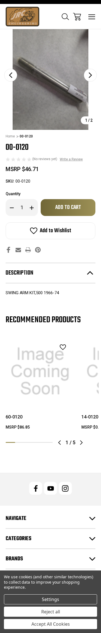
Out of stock (40, 398)
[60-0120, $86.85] (40, 371)
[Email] (18, 250)
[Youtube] (50, 488)
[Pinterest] (38, 250)
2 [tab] (20, 442)
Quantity (13, 194)
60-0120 (14, 417)
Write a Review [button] (71, 159)
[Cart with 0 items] (77, 16)
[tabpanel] (40, 385)
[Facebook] (8, 250)
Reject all (50, 612)
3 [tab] (29, 442)
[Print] (28, 250)
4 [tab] (38, 442)
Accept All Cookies (50, 624)
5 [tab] (48, 442)
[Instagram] (65, 488)
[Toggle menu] (92, 16)
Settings (50, 599)
